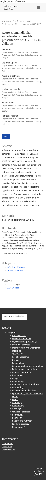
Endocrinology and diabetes (25, 369)
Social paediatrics (20, 357)
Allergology (17, 354)
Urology (15, 360)
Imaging (16, 378)
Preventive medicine (21, 338)
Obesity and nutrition (22, 421)
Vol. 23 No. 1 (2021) (10, 21)
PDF (6, 136)
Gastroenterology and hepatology (27, 366)
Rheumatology (19, 427)
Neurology (17, 418)
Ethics (15, 399)
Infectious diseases (16, 267)
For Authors (7, 446)
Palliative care (19, 335)
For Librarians (8, 450)
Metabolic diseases (21, 412)
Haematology (18, 375)
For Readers (7, 443)
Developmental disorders (24, 390)
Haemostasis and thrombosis (25, 384)
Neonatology (18, 405)
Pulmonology (18, 363)
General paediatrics (16, 270)
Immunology (18, 381)
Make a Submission (14, 316)
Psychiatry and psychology (24, 342)
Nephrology (17, 415)
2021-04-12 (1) (13, 288)
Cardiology (17, 402)
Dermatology (18, 387)
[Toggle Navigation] (38, 7)
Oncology (16, 409)
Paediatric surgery (20, 424)
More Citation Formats (14, 253)
